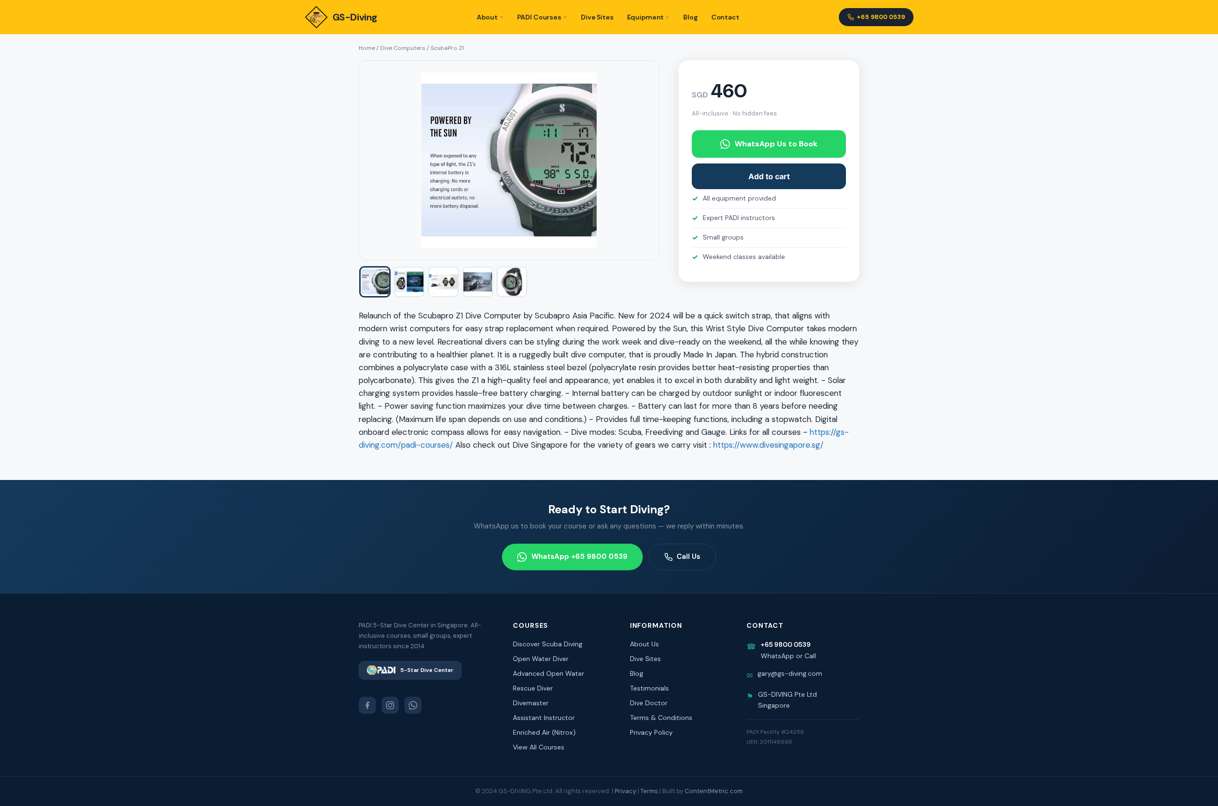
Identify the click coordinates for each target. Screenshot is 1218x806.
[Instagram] (390, 705)
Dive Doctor (649, 703)
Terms (649, 791)
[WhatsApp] (413, 705)
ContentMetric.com (714, 791)
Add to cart (769, 176)
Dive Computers (402, 48)
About (487, 17)
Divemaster (531, 703)
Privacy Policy (651, 732)
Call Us (688, 556)
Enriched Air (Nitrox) (544, 732)
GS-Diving (355, 17)
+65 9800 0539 (881, 17)
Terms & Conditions (661, 717)
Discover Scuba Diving (547, 644)
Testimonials (649, 688)
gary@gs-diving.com (789, 673)
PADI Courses (539, 17)
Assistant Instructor (544, 717)
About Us (644, 644)
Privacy (625, 791)
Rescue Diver (533, 688)
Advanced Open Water (548, 673)
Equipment (645, 17)
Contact (725, 17)
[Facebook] (367, 705)
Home (367, 48)
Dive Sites (597, 17)
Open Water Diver (541, 658)
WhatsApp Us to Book (776, 144)
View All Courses (538, 747)
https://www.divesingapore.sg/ (768, 445)
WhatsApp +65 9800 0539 (579, 556)
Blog (690, 17)
